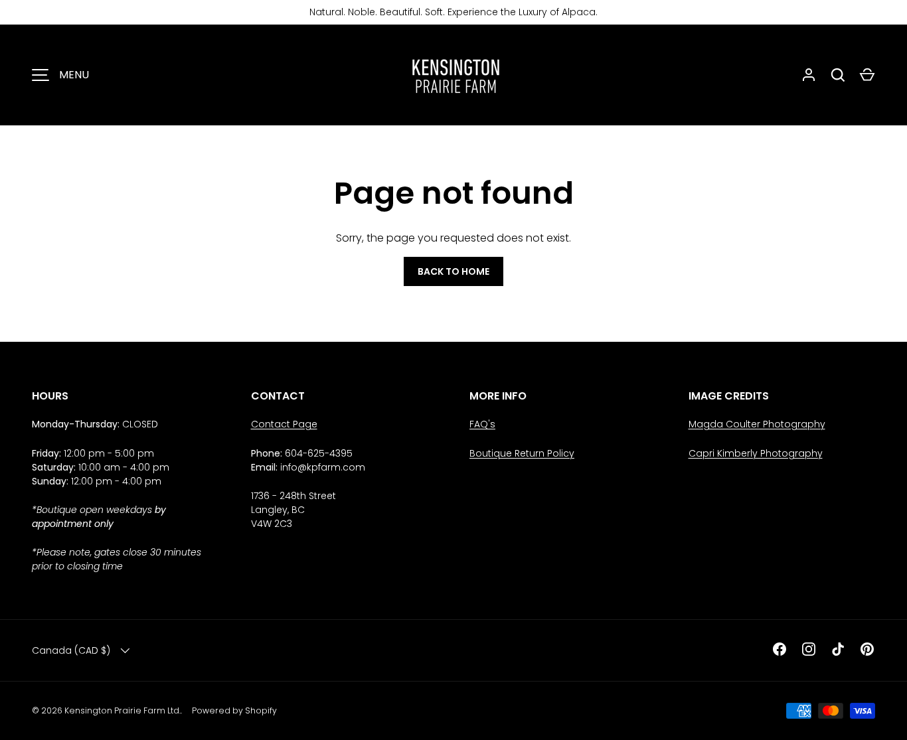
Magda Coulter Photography (757, 424)
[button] (867, 75)
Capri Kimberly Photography (756, 453)
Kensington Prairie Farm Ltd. (122, 710)
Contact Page (284, 424)
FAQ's (482, 424)
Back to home (453, 271)
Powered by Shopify (234, 710)
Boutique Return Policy (521, 453)
